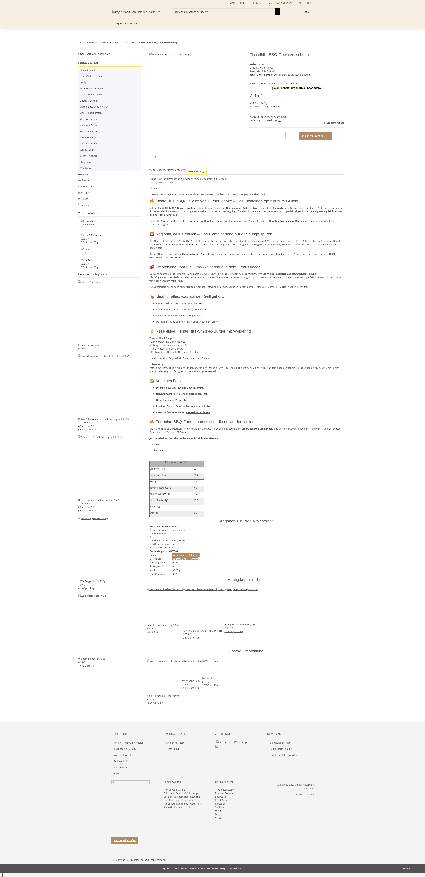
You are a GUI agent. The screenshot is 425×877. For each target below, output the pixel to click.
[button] (298, 12)
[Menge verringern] (252, 135)
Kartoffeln (220, 803)
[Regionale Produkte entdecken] (277, 11)
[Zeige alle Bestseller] (107, 274)
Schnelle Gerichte (89, 143)
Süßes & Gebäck (88, 155)
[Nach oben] (1, 875)
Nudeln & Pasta (88, 125)
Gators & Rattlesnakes (93, 235)
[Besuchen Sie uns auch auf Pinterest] (114, 850)
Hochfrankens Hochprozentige (180, 800)
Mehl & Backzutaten (91, 112)
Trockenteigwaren (225, 789)
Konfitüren (221, 800)
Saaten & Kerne (88, 131)
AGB (116, 773)
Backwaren (84, 180)
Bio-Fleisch (84, 192)
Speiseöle (220, 807)
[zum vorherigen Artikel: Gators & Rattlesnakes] (180, 43)
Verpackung (172, 748)
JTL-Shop (418, 868)
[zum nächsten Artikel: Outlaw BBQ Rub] (186, 43)
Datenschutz (121, 761)
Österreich (192, 558)
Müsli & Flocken (88, 119)
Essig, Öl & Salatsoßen (92, 76)
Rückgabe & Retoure (125, 748)
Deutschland (179, 558)
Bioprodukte (85, 186)
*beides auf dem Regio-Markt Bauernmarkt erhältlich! (179, 358)
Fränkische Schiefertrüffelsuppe (181, 793)
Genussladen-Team (280, 742)
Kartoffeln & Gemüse (91, 88)
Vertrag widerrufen (125, 840)
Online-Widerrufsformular (128, 742)
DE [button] (279, 120)
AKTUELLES (305, 3)
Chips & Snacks (88, 69)
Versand (275, 106)
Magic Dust (87, 260)
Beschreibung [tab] (196, 171)
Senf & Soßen (87, 149)
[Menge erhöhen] (288, 142)
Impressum (120, 767)
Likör (217, 814)
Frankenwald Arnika (174, 789)
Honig (83, 82)
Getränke (83, 174)
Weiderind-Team (175, 742)
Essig (218, 817)
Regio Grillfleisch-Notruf (176, 807)
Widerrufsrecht (122, 755)
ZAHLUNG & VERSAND (281, 3)
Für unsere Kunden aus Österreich (182, 803)
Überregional (87, 162)
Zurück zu (83, 42)
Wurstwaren (86, 168)
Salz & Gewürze (270, 71)
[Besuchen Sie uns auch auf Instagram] (114, 853)
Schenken (83, 205)
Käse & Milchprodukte (92, 94)
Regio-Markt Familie (281, 748)
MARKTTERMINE (239, 3)
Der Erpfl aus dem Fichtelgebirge (181, 796)
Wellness (83, 198)
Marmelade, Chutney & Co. (94, 106)
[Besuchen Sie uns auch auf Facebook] (114, 846)
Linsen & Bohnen (89, 100)
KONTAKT (258, 3)
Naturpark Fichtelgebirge (186, 555)
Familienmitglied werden (284, 755)
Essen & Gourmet (88, 62)
